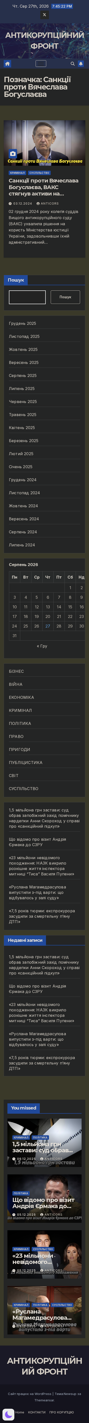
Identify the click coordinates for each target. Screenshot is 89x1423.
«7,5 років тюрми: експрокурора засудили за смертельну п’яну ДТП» (42, 916)
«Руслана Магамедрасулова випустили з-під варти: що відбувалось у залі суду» (37, 892)
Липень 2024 (22, 544)
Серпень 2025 (23, 375)
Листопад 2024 (24, 492)
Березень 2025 (24, 440)
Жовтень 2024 (23, 505)
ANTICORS (50, 203)
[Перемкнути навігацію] (41, 63)
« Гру (42, 646)
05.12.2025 (27, 1214)
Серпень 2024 (23, 531)
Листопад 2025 (24, 336)
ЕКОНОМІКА (21, 697)
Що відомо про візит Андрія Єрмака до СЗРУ (43, 1206)
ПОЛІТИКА (20, 723)
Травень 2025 (22, 414)
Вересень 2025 (24, 362)
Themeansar (44, 1400)
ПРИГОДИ (19, 749)
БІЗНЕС (16, 671)
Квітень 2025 (22, 427)
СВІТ (14, 775)
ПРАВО (16, 736)
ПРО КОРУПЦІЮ (61, 1412)
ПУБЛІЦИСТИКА (26, 762)
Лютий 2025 (21, 453)
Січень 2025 (20, 466)
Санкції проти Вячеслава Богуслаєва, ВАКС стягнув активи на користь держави (43, 190)
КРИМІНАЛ (17, 172)
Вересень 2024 (24, 518)
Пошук (16, 280)
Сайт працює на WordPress (30, 1394)
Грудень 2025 (22, 323)
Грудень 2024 (23, 479)
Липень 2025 (22, 388)
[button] (73, 63)
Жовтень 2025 (23, 349)
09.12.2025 (27, 1159)
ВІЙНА (15, 684)
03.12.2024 (23, 203)
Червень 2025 (23, 401)
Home (19, 1412)
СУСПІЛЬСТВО (39, 172)
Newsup (70, 1394)
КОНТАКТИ (36, 1412)
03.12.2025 (27, 1326)
